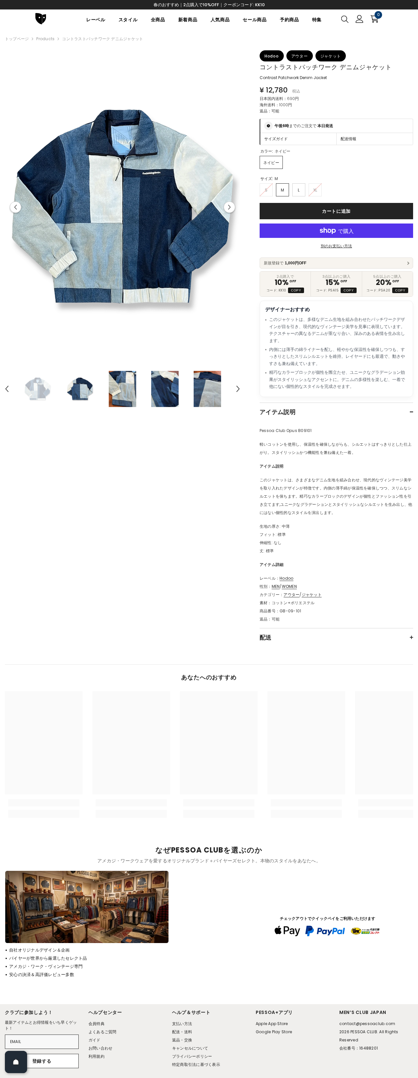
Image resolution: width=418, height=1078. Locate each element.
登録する (42, 1061)
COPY (296, 290)
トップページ (17, 38)
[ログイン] (359, 19)
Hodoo (286, 578)
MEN (276, 586)
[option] (122, 207)
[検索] (345, 19)
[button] (15, 207)
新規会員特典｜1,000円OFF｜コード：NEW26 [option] (209, 5)
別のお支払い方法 (336, 246)
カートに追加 (336, 211)
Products (45, 38)
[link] (43, 802)
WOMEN (289, 586)
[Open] (16, 1062)
